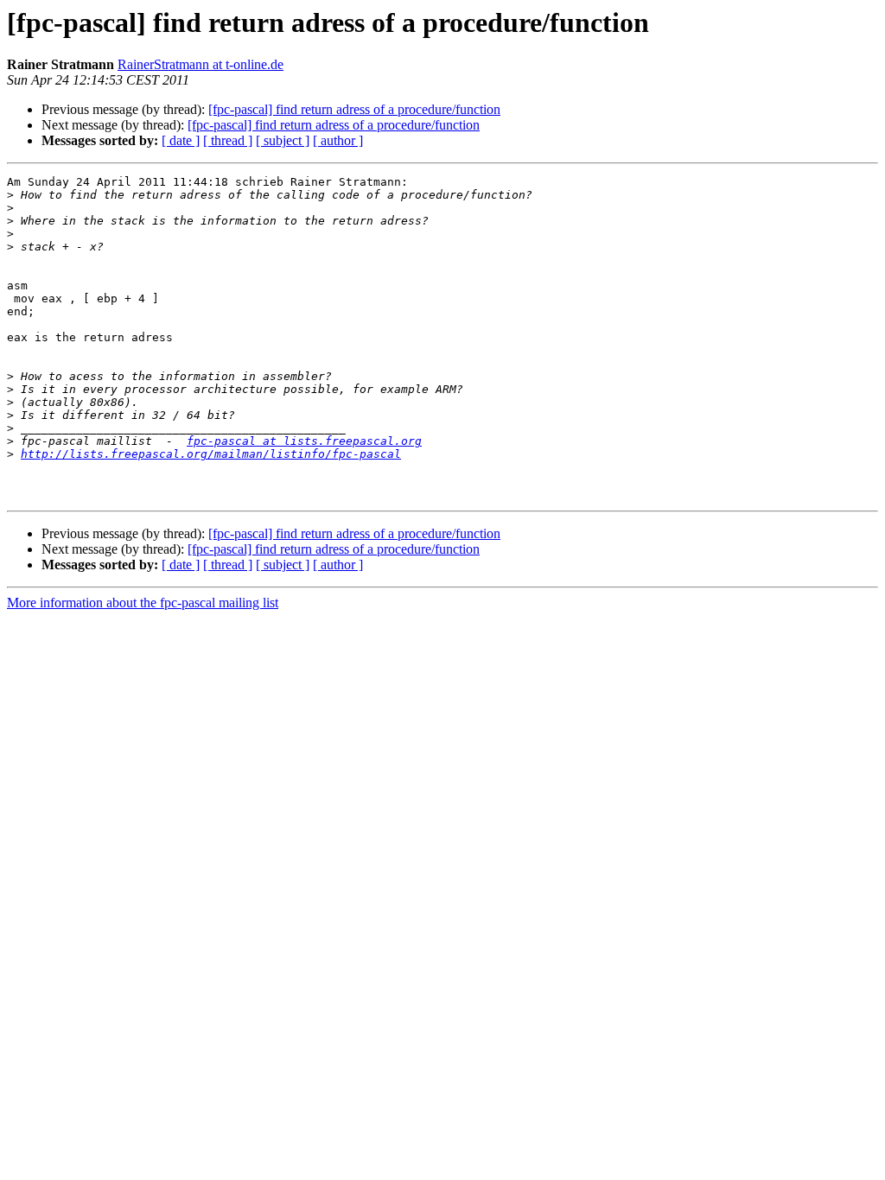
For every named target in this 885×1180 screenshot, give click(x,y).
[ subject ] (282, 140)
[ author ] (338, 140)
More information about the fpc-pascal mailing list (142, 602)
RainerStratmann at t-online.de (200, 64)
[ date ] (181, 140)
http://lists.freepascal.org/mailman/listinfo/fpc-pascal (211, 453)
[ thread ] (227, 140)
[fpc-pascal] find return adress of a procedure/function (354, 109)
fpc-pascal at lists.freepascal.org (304, 441)
